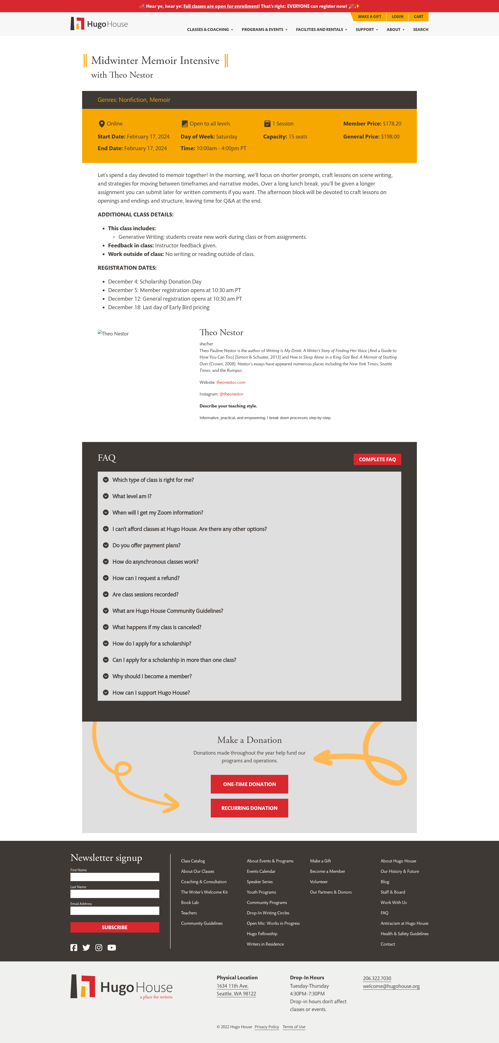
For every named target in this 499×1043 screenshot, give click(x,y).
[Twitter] (86, 948)
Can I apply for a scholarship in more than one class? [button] (174, 659)
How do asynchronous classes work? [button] (156, 561)
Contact (388, 944)
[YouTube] (111, 948)
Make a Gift (369, 16)
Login (397, 16)
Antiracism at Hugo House (404, 923)
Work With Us (394, 902)
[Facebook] (73, 948)
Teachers (189, 913)
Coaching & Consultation (204, 881)
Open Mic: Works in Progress (273, 923)
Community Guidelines (201, 923)
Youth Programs (261, 892)
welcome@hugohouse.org (391, 986)
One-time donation (249, 784)
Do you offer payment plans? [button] (147, 545)
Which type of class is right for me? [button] (153, 479)
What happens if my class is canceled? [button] (157, 627)
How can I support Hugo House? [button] (151, 692)
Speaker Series (260, 881)
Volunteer (319, 881)
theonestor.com (230, 382)
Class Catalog (193, 861)
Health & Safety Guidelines (405, 933)
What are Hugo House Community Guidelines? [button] (168, 610)
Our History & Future (400, 871)
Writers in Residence (265, 944)
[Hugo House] (121, 986)
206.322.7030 (377, 978)
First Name (78, 870)
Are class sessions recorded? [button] (146, 594)
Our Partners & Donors (331, 892)
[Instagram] (98, 948)
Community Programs (267, 902)
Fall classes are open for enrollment (220, 6)
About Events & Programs (270, 861)
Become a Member (327, 871)
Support (365, 29)
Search (421, 29)
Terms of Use (294, 1026)
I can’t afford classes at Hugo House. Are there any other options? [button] (190, 528)
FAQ (384, 913)
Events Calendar (261, 871)
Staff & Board (393, 892)
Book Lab (190, 902)
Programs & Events (262, 29)
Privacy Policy (267, 1026)
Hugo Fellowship (262, 933)
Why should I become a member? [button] (152, 676)
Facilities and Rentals (319, 29)
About (393, 29)
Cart (418, 16)
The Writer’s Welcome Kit (204, 892)
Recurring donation (249, 808)
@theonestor (231, 394)
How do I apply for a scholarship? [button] (152, 643)
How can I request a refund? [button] (146, 578)
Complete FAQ (377, 459)
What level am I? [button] (132, 496)
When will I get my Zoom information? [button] (158, 512)
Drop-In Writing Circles (268, 913)
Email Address (81, 903)
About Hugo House (398, 861)
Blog (385, 881)
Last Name (78, 886)
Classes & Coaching (208, 29)
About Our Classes (197, 871)
